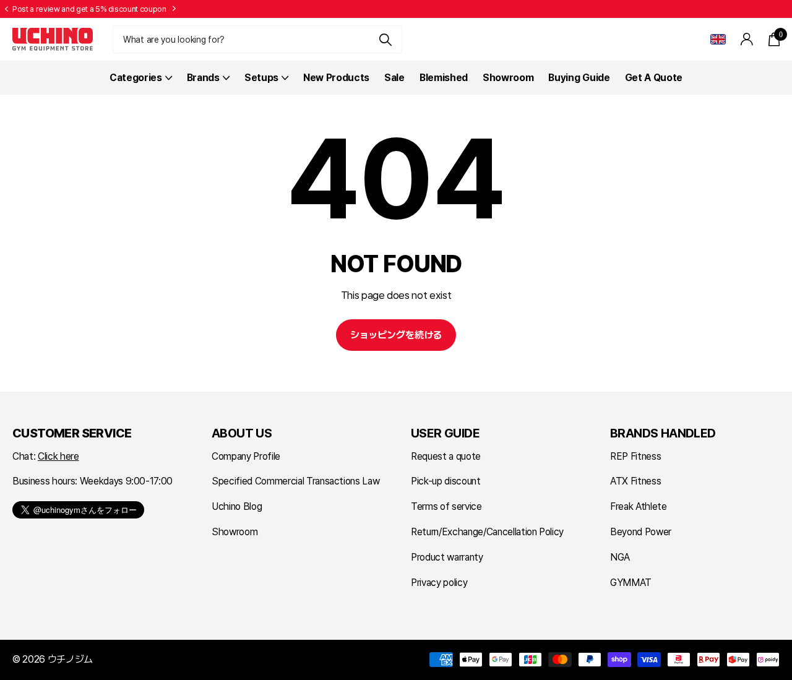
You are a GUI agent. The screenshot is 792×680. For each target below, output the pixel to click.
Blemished (444, 78)
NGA (620, 557)
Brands (203, 78)
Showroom (508, 78)
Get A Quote (653, 78)
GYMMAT (631, 582)
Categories (136, 78)
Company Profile (246, 456)
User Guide (445, 433)
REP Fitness (635, 456)
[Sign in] (747, 39)
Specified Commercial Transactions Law (295, 481)
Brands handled (663, 433)
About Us (242, 433)
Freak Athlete (638, 506)
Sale (394, 78)
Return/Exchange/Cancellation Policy (487, 532)
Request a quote (446, 456)
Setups (261, 78)
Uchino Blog (237, 506)
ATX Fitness (635, 481)
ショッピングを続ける (396, 335)
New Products (336, 78)
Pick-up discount (446, 481)
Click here (58, 456)
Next (174, 8)
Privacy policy (439, 582)
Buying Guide (578, 78)
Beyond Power (640, 532)
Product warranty (447, 557)
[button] (6, 9)
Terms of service (446, 506)
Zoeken (385, 39)
